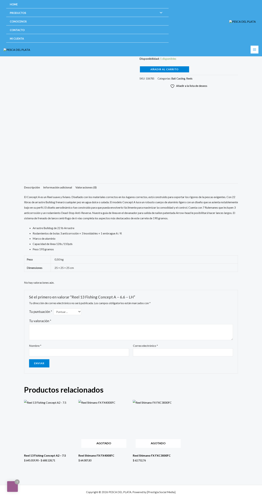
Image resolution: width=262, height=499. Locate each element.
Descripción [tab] (32, 187)
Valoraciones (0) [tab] (86, 187)
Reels (189, 78)
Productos (18, 12)
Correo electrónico (145, 345)
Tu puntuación (40, 311)
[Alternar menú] (160, 13)
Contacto (17, 30)
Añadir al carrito (164, 69)
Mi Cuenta (17, 38)
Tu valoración (40, 321)
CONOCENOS (18, 21)
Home (14, 4)
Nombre (35, 345)
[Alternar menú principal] (254, 49)
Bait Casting (178, 78)
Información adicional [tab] (57, 187)
